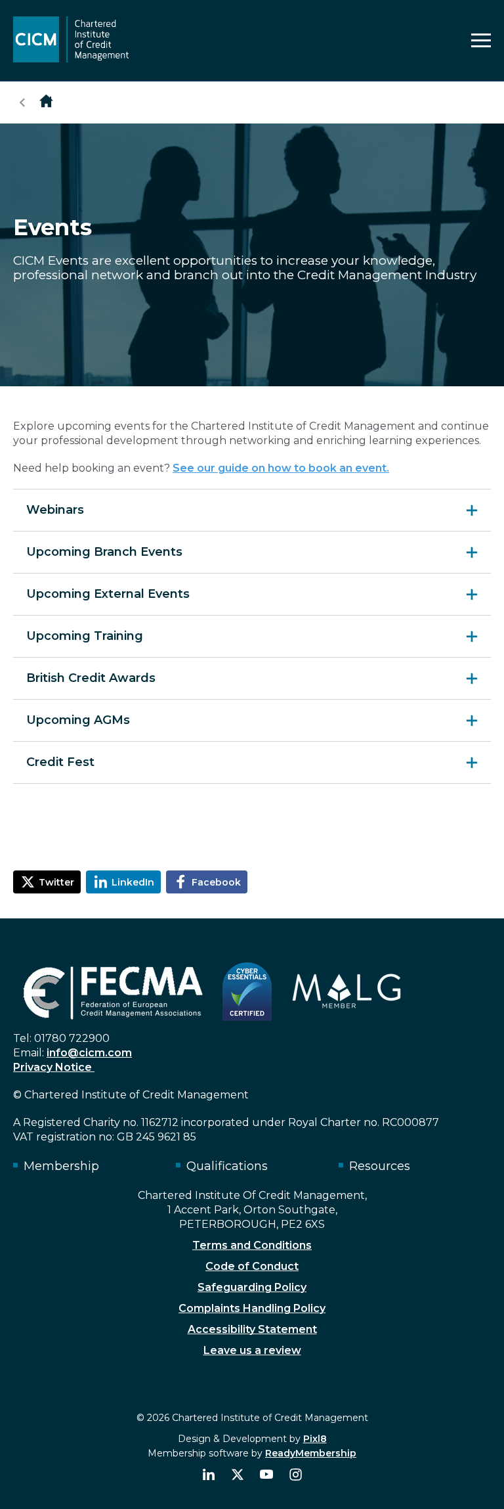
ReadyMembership (310, 1453)
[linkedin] (209, 1475)
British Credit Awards (91, 678)
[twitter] (237, 1475)
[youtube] (266, 1475)
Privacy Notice (53, 1067)
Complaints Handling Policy (252, 1308)
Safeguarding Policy (252, 1287)
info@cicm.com (89, 1053)
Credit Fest (60, 762)
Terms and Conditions (252, 1245)
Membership (61, 1166)
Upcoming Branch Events (104, 552)
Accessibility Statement (252, 1329)
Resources (379, 1166)
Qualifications (227, 1166)
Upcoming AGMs (78, 720)
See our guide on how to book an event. (281, 468)
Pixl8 (315, 1439)
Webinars (55, 510)
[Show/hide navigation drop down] (481, 40)
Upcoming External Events (108, 594)
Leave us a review (252, 1350)
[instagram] (295, 1475)
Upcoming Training (84, 636)
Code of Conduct (252, 1266)
